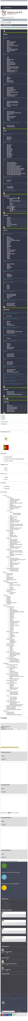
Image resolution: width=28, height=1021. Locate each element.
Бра (10, 202)
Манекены (9, 338)
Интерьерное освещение (12, 198)
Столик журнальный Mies (6, 817)
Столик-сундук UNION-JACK (7, 939)
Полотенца (9, 223)
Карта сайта (7, 905)
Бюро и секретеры (10, 88)
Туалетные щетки (10, 348)
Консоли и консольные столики (12, 66)
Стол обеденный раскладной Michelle (14, 174)
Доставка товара (10, 410)
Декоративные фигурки (11, 369)
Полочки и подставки (9, 377)
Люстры (11, 199)
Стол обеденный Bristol (11, 162)
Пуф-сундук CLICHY (6, 931)
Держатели (9, 344)
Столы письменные (10, 87)
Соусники (8, 254)
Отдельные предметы (11, 50)
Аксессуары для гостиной (10, 313)
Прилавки (8, 60)
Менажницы (9, 246)
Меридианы (9, 78)
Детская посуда (8, 279)
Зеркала (6, 351)
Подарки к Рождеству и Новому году (14, 394)
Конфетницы (9, 241)
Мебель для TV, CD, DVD (11, 63)
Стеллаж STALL (5, 914)
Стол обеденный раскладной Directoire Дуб (15, 169)
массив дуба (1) (8, 456)
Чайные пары (9, 267)
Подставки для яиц (10, 251)
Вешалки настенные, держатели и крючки (14, 331)
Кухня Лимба (9, 153)
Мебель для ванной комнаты (11, 122)
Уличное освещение (11, 206)
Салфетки (9, 226)
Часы (5, 359)
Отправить (19, 1011)
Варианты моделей (10, 125)
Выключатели (12, 209)
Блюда (8, 236)
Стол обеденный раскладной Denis (13, 167)
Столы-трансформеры (6, 969)
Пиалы (8, 247)
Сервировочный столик (6, 752)
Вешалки (8, 343)
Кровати (8, 40)
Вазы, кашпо (9, 315)
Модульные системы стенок (12, 70)
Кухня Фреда (9, 157)
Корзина (6, 906)
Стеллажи (8, 69)
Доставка (7, 902)
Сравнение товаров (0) (5, 726)
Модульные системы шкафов (12, 49)
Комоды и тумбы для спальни (12, 45)
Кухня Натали (9, 155)
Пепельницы (9, 323)
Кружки (8, 265)
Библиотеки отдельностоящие (12, 68)
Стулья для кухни (8, 177)
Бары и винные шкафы (11, 64)
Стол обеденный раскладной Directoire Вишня (15, 168)
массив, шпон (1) (9, 460)
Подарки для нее (10, 393)
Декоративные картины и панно (13, 371)
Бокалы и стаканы (8, 282)
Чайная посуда (8, 261)
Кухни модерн (7, 142)
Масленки (8, 245)
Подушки (9, 217)
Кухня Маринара (10, 154)
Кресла (8, 79)
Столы (8, 57)
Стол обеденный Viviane (11, 164)
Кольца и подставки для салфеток (13, 240)
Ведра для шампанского (11, 294)
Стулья (8, 58)
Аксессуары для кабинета (10, 318)
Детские (6, 108)
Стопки (8, 288)
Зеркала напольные (10, 353)
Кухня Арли (9, 147)
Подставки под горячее (11, 305)
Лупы (8, 322)
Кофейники (9, 274)
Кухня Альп (9, 146)
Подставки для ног (10, 81)
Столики (8, 65)
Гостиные (6, 54)
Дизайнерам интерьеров (12, 408)
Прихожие (6, 98)
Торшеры (11, 203)
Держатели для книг (11, 325)
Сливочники (9, 276)
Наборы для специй (10, 304)
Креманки (8, 242)
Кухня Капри (9, 152)
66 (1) (6, 479)
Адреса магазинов (11, 411)
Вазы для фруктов (10, 239)
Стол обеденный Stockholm (12, 163)
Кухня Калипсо (9, 150)
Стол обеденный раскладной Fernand (14, 172)
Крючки (8, 346)
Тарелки (8, 257)
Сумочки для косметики (12, 224)
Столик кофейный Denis (6, 850)
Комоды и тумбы (10, 61)
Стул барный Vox (10, 186)
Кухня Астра (9, 136)
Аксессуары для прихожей (10, 327)
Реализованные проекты (12, 407)
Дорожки (9, 218)
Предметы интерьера (9, 366)
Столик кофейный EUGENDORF (8, 922)
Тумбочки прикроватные (11, 41)
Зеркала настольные (10, 356)
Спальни (6, 38)
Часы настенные (10, 361)
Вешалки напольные (10, 330)
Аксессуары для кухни (9, 190)
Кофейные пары (10, 275)
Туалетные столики (10, 43)
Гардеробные (9, 47)
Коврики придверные (11, 332)
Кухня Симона (9, 138)
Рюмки (8, 286)
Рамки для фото (10, 370)
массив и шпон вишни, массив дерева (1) (14, 458)
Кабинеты (6, 84)
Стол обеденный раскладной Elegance (14, 170)
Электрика (9, 208)
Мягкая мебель (8, 74)
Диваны (8, 77)
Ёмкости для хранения (11, 303)
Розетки (11, 210)
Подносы (8, 248)
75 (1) (6, 470)
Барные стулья (7, 183)
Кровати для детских (11, 111)
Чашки (8, 268)
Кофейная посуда (8, 271)
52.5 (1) (6, 477)
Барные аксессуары (9, 291)
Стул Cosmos (9, 179)
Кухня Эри (8, 139)
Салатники (9, 252)
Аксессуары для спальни (10, 335)
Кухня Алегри (9, 144)
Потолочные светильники (15, 200)
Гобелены (9, 221)
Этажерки (8, 258)
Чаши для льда (9, 296)
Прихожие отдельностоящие (12, 101)
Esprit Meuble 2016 (5, 957)
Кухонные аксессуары (9, 300)
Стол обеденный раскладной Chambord (14, 166)
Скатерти (8, 220)
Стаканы (8, 287)
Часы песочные (9, 364)
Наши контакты (8, 903)
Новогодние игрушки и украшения (13, 384)
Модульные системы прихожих (12, 102)
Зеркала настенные (10, 355)
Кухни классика (8, 134)
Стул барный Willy (10, 187)
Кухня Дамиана (9, 149)
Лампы (11, 205)
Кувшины (8, 243)
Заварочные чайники (11, 263)
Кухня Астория (9, 148)
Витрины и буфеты (10, 59)
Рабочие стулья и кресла (11, 89)
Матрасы (8, 51)
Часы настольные (10, 362)
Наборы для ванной (10, 347)
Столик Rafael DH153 (5, 784)
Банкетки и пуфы (10, 44)
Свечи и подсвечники (9, 380)
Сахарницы (9, 266)
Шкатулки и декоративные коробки (13, 374)
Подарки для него (11, 391)
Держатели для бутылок (11, 295)
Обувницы (8, 106)
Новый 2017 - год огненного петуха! (9, 963)
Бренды (6, 907)
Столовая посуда (8, 233)
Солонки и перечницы (11, 253)
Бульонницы (9, 237)
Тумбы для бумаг (10, 91)
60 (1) (6, 468)
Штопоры (8, 297)
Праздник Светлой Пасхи (7, 951)
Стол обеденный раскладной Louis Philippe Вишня (16, 173)
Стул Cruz (8, 181)
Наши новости (10, 405)
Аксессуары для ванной (10, 340)
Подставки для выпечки (11, 249)
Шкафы (8, 46)
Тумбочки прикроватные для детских (14, 112)
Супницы (8, 256)
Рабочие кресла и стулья (11, 116)
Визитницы (9, 321)
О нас (8, 404)
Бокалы (8, 285)
